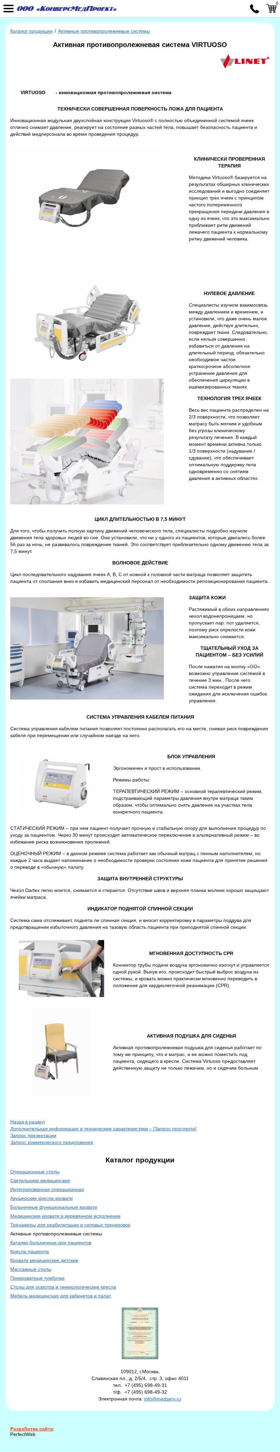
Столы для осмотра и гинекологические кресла (63, 1287)
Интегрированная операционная (47, 1189)
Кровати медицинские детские (44, 1260)
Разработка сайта (31, 1429)
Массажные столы (30, 1269)
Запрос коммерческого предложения (51, 1142)
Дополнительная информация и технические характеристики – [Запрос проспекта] (103, 1128)
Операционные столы (34, 1171)
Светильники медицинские (40, 1180)
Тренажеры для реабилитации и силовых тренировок (70, 1225)
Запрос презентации (33, 1135)
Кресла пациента (29, 1251)
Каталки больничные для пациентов (50, 1242)
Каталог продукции (31, 31)
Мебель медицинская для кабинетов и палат (60, 1296)
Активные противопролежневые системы (104, 31)
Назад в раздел (27, 1122)
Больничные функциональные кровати (53, 1207)
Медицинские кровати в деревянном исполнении (65, 1216)
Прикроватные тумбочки (37, 1278)
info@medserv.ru (162, 1399)
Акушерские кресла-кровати (41, 1198)
